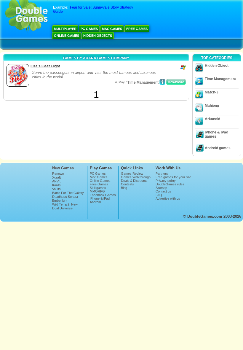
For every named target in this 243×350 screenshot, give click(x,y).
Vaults (56, 189)
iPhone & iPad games (216, 134)
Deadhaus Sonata (65, 196)
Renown (58, 173)
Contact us (163, 191)
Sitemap (161, 188)
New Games (63, 168)
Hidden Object (216, 65)
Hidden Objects (97, 35)
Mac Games (112, 29)
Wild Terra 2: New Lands (65, 206)
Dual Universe (62, 208)
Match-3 (211, 92)
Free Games (137, 29)
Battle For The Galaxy (68, 193)
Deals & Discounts (134, 180)
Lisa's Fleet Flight (45, 66)
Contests (127, 184)
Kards (56, 185)
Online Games (66, 35)
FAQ (159, 195)
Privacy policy (166, 180)
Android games (218, 148)
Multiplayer (65, 29)
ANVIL (56, 181)
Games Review (132, 173)
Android (95, 202)
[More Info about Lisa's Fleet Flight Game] (162, 82)
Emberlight (59, 200)
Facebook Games (103, 195)
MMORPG (97, 191)
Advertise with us (168, 198)
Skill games (98, 188)
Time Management (143, 82)
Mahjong (212, 106)
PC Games (89, 29)
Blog (124, 188)
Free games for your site (173, 177)
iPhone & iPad (100, 198)
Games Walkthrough (136, 177)
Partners (162, 173)
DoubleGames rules (170, 184)
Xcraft (56, 177)
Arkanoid (212, 119)
